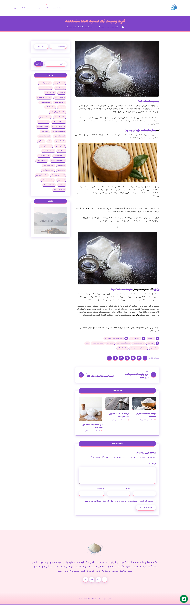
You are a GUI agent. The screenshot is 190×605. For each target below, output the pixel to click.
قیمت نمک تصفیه (97, 343)
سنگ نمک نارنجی (45, 117)
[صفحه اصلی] (123, 27)
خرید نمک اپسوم (60, 97)
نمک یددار (136, 315)
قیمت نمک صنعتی (44, 136)
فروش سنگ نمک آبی (58, 126)
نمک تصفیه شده (48, 165)
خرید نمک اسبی (50, 92)
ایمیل (127, 488)
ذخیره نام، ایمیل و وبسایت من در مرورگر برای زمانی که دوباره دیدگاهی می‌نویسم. (118, 501)
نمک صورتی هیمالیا (47, 180)
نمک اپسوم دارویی (59, 155)
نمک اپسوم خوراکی (48, 151)
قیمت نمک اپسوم (59, 136)
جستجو (41, 46)
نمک (157, 130)
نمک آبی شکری (60, 146)
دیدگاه (152, 463)
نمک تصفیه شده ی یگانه (146, 420)
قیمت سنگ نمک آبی (58, 131)
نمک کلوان (62, 185)
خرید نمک (150, 343)
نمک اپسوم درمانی (44, 155)
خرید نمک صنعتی (60, 102)
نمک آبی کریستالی (46, 146)
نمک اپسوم (61, 151)
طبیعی (87, 208)
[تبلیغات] (50, 220)
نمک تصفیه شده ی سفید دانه (113, 338)
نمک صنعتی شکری (48, 170)
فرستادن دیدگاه (146, 507)
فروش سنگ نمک (43, 122)
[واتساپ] (98, 580)
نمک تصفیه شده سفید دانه (139, 348)
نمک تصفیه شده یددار (143, 290)
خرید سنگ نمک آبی (45, 88)
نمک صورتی (61, 180)
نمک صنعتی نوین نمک (58, 175)
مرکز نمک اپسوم (60, 141)
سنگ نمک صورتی (59, 117)
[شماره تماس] (104, 580)
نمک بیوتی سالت (42, 160)
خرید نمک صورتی (45, 102)
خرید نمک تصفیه (139, 343)
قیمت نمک (110, 343)
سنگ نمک (62, 107)
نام (155, 488)
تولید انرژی (114, 300)
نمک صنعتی (61, 170)
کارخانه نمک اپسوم (59, 189)
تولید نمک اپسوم (60, 83)
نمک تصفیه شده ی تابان (92, 431)
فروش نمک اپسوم (42, 126)
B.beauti (150, 338)
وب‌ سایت (100, 488)
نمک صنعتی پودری (41, 175)
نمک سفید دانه (122, 348)
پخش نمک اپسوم (49, 185)
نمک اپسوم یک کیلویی (58, 160)
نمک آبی (41, 141)
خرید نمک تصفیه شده (123, 343)
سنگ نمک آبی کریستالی (57, 112)
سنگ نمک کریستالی (59, 122)
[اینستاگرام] (91, 580)
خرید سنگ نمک (60, 88)
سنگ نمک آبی (50, 107)
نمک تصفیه (153, 348)
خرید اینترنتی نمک (44, 83)
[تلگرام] (85, 580)
